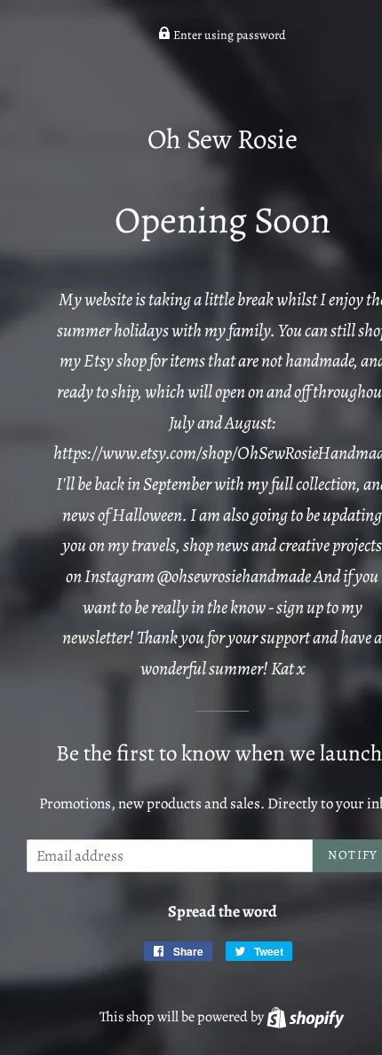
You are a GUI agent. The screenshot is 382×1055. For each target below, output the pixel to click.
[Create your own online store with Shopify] (305, 1017)
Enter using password (228, 35)
